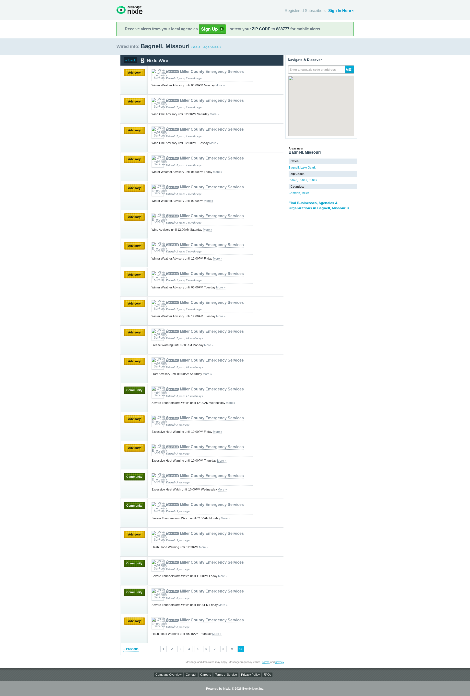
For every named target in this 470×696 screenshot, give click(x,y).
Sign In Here (339, 11)
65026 (293, 180)
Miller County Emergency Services (212, 71)
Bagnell (294, 167)
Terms (266, 662)
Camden (294, 193)
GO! (349, 69)
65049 (313, 180)
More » (220, 85)
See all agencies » (206, 47)
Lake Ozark (308, 167)
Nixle (129, 10)
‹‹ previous (131, 649)
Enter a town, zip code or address (313, 69)
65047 (303, 180)
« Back (130, 60)
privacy (279, 662)
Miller (305, 193)
